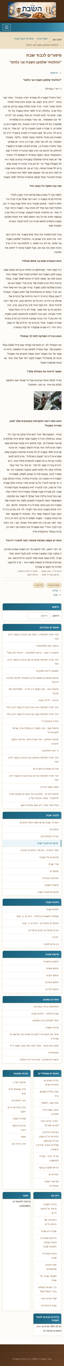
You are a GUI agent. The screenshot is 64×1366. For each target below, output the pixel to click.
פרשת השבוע (52, 885)
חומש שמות (52, 968)
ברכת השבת (52, 1027)
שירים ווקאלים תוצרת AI (46, 768)
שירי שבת (54, 864)
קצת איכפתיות (49, 1305)
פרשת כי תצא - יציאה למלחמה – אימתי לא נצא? (33, 652)
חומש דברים (52, 989)
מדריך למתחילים (50, 836)
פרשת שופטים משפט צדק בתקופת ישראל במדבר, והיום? (32, 680)
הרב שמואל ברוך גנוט (17, 1091)
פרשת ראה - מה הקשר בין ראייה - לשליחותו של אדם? (34, 691)
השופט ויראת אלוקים (47, 671)
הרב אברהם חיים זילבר (17, 1109)
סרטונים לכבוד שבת (48, 892)
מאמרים (54, 871)
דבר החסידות (19, 1100)
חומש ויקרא (52, 975)
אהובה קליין (19, 1082)
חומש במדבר (52, 982)
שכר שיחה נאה (49, 1298)
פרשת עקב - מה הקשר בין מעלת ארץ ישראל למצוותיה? (35, 730)
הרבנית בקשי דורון (19, 1127)
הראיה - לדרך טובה (48, 700)
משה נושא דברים (50, 787)
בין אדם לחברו (51, 944)
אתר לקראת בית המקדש (46, 1020)
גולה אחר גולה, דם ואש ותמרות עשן (40, 805)
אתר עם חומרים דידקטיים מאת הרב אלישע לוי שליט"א (34, 1036)
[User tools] (61, 69)
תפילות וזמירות (50, 878)
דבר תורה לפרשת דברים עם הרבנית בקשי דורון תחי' (34, 778)
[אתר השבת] (32, 10)
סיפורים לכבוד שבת (47, 843)
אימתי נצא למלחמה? (47, 646)
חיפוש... (55, 615)
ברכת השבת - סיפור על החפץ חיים (49, 1208)
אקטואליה (53, 1052)
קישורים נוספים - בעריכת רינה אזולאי (39, 1059)
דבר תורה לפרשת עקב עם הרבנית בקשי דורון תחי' (32, 714)
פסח (23, 1136)
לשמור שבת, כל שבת (48, 1278)
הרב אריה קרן (19, 1143)
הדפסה (54, 72)
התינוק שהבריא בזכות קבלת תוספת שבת (48, 1242)
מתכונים (54, 829)
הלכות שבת (52, 909)
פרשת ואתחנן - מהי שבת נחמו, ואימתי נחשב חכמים (35, 741)
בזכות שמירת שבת (49, 1255)
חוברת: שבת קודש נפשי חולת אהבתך (39, 822)
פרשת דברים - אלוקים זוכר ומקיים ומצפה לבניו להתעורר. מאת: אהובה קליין (34, 796)
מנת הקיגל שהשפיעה (51, 1266)
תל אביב (39, 585)
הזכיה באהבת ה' (50, 721)
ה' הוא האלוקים (50, 750)
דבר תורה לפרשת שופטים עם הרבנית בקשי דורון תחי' (33, 661)
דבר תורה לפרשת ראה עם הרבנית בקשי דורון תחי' (32, 707)
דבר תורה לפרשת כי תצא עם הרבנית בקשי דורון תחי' (33, 636)
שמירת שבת (53, 585)
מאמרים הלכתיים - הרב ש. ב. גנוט (40, 923)
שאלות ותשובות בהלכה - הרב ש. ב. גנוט (38, 916)
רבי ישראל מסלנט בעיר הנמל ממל (47, 1289)
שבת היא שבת (49, 1231)
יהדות (55, 937)
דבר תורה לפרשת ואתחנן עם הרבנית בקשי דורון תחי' (33, 759)
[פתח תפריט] (6, 27)
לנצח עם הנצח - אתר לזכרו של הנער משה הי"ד (34, 1045)
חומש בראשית (51, 961)
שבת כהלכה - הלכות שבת (45, 1013)
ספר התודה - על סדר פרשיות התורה (39, 850)
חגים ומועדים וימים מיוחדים (43, 930)
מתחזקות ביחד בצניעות (46, 1006)
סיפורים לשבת (24, 571)
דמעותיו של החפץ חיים (50, 1222)
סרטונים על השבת (49, 857)
